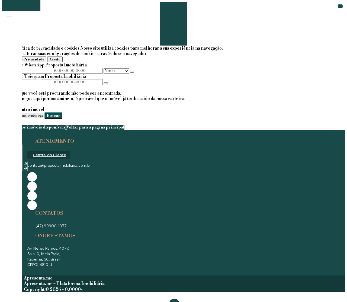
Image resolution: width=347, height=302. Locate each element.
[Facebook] (32, 177)
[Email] (32, 196)
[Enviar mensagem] (132, 72)
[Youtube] (32, 186)
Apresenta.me (38, 278)
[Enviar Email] (173, 35)
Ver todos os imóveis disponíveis (34, 127)
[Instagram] (32, 205)
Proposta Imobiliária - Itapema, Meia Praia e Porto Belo (15, 157)
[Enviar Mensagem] (106, 83)
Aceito (54, 59)
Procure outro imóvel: (24, 109)
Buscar (53, 115)
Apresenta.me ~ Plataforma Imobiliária (64, 283)
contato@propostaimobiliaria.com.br (59, 165)
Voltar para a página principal (95, 127)
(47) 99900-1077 (51, 225)
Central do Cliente (49, 154)
